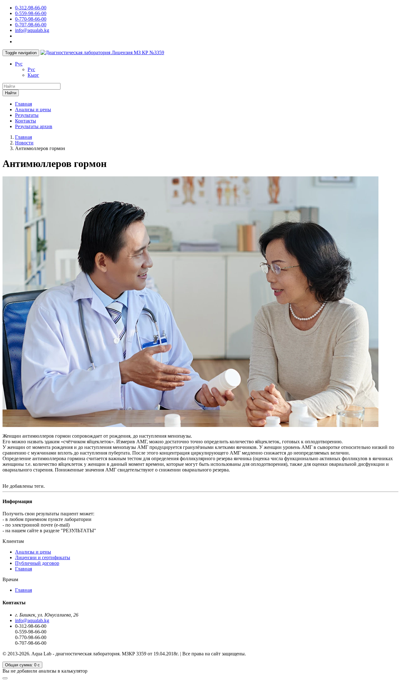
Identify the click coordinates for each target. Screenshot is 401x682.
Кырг (33, 75)
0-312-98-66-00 (30, 7)
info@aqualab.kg (32, 30)
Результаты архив (33, 126)
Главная (23, 104)
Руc (19, 63)
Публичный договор (37, 563)
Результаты (27, 115)
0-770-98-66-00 (30, 19)
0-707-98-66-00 (30, 24)
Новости (24, 142)
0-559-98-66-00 (30, 13)
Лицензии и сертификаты (42, 557)
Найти (10, 93)
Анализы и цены (33, 109)
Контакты (25, 120)
